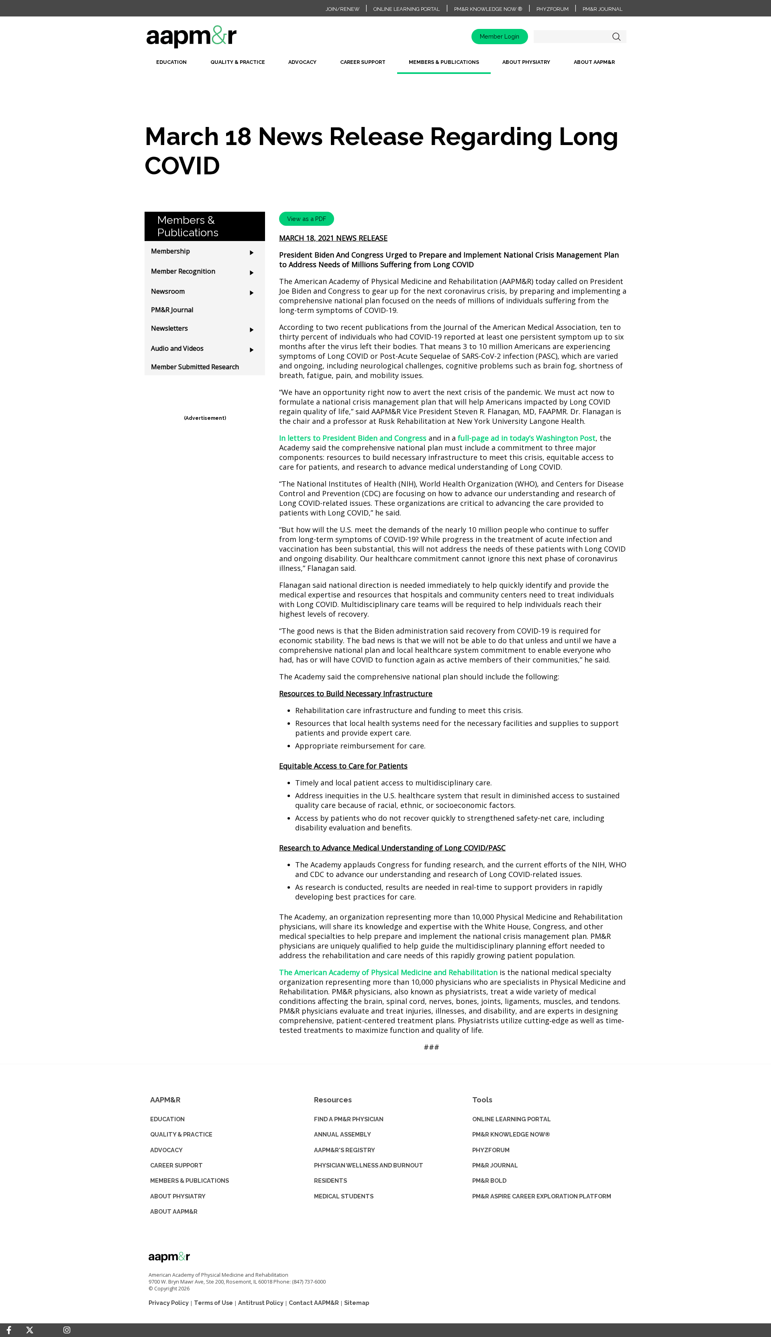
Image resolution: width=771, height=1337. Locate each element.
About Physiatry (526, 62)
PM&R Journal (602, 9)
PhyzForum (552, 9)
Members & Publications (444, 62)
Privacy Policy (169, 1302)
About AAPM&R (594, 62)
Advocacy (302, 62)
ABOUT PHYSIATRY (178, 1196)
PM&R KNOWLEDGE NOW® (511, 1134)
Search (616, 36)
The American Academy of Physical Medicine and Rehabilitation (388, 972)
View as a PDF (306, 218)
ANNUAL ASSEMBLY (342, 1134)
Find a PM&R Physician (348, 1119)
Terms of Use (213, 1302)
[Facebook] (8, 1330)
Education (171, 62)
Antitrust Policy (261, 1302)
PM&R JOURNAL (495, 1165)
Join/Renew (342, 9)
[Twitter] (30, 1330)
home (217, 39)
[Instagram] (66, 1330)
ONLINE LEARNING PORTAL (511, 1119)
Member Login (499, 36)
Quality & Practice (237, 62)
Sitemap (356, 1302)
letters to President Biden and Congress (357, 438)
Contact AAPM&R (314, 1302)
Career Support (363, 62)
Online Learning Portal (406, 9)
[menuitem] (171, 65)
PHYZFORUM (491, 1150)
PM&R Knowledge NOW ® (488, 9)
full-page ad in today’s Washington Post (527, 438)
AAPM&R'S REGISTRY (344, 1150)
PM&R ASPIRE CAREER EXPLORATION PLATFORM (541, 1196)
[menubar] (385, 65)
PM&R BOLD (489, 1180)
